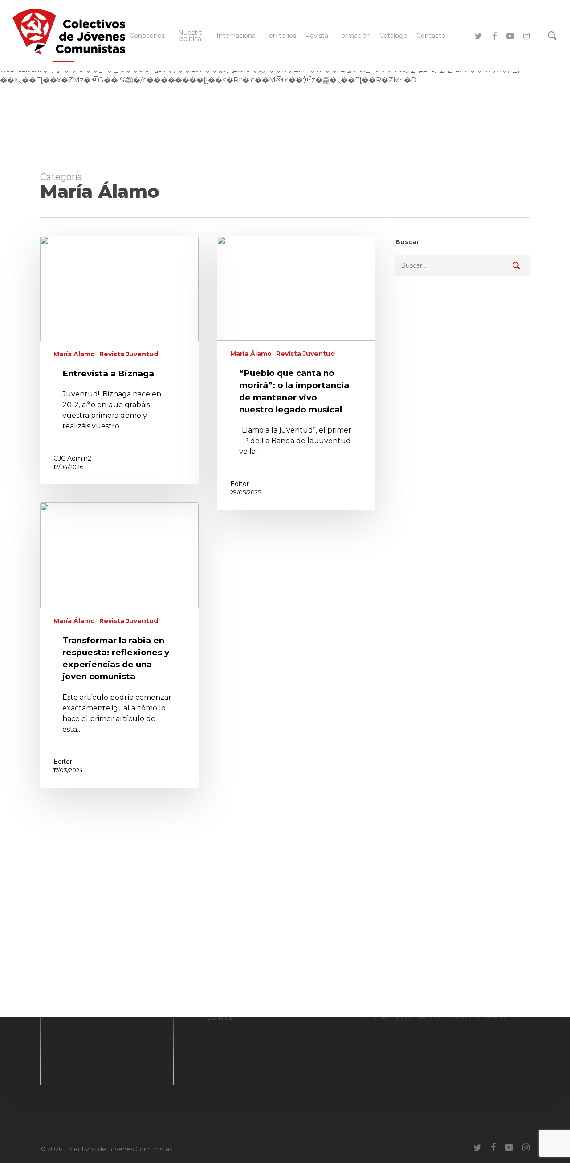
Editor (239, 484)
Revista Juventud (128, 354)
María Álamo (74, 354)
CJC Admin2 (72, 458)
